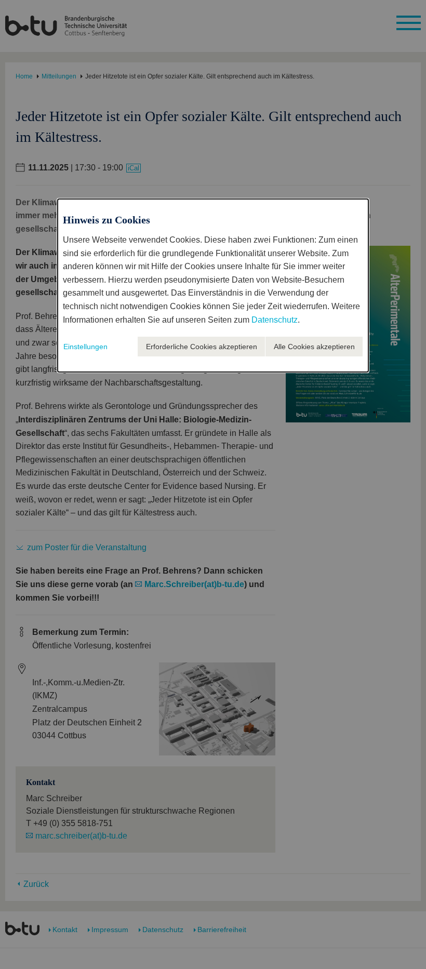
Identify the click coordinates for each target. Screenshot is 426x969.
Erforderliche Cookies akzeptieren (201, 346)
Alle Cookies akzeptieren (314, 346)
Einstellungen (85, 346)
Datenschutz (274, 319)
